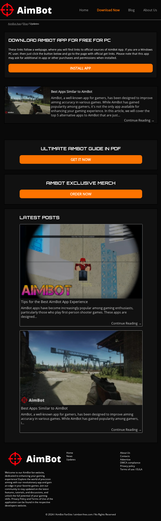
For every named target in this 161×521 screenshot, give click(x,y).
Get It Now (81, 159)
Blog (131, 10)
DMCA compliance (130, 462)
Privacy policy (127, 466)
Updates (71, 459)
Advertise (125, 459)
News (69, 456)
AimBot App (14, 23)
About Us (150, 10)
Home (83, 10)
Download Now (108, 10)
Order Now (80, 194)
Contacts (125, 456)
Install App (80, 68)
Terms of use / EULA (131, 469)
